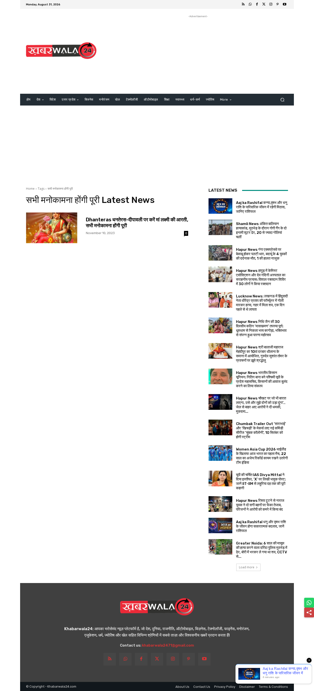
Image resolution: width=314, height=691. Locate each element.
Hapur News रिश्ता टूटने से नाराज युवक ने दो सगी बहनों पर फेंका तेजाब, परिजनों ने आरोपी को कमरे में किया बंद (260, 505)
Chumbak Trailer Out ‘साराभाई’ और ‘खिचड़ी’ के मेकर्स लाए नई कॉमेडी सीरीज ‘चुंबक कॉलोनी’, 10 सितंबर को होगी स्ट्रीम (261, 430)
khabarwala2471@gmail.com (168, 645)
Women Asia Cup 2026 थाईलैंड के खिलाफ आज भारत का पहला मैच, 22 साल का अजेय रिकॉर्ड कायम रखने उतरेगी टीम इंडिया (262, 456)
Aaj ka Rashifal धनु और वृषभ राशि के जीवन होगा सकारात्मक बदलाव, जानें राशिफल (261, 526)
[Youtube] (284, 4)
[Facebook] (257, 4)
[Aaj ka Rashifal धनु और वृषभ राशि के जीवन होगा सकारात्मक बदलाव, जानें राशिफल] (220, 525)
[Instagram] (270, 4)
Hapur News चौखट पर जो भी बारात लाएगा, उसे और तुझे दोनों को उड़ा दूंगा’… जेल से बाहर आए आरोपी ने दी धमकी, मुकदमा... (261, 405)
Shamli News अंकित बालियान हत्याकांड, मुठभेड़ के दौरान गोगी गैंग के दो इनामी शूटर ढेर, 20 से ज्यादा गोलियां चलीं (261, 230)
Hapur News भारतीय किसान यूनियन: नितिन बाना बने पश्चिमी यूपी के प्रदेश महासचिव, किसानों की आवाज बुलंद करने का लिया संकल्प (262, 379)
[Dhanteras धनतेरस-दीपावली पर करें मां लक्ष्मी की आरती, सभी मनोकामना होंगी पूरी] (51, 228)
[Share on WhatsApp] (309, 603)
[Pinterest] (277, 4)
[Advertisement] (198, 53)
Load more (246, 567)
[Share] (309, 612)
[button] (282, 100)
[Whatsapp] (250, 4)
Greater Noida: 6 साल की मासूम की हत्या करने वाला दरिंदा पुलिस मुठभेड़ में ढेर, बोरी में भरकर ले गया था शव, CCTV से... (261, 550)
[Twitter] (264, 4)
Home (30, 188)
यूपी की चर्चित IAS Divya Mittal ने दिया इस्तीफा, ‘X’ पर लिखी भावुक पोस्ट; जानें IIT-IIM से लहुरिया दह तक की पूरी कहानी (261, 481)
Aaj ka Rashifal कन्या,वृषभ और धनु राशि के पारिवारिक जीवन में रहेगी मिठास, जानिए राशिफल (261, 207)
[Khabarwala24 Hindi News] (61, 50)
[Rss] (243, 4)
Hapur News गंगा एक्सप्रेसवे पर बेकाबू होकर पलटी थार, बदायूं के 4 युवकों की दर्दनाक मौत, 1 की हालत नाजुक (261, 254)
